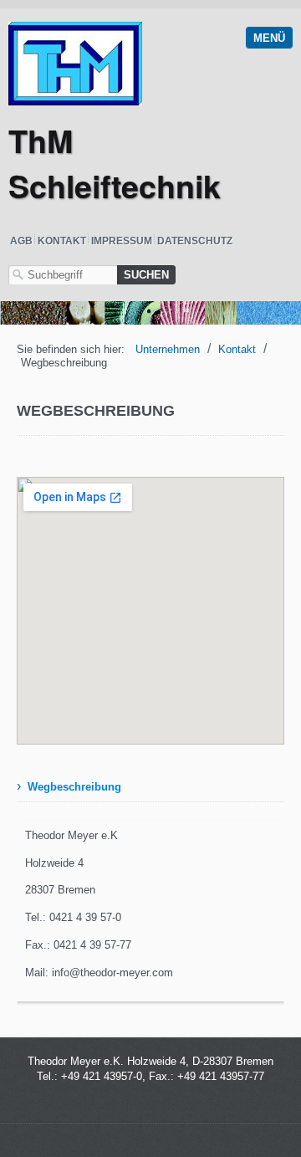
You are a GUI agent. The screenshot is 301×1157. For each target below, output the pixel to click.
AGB (21, 241)
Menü (269, 38)
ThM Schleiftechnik (114, 163)
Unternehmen (167, 349)
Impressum (121, 241)
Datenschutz (194, 241)
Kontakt (62, 241)
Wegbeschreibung (74, 787)
